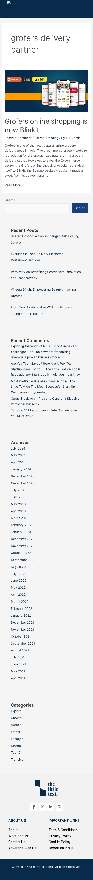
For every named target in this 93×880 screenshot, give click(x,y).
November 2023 (23, 483)
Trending (52, 138)
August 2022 (20, 567)
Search (10, 200)
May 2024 (18, 455)
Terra (15, 410)
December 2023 (23, 476)
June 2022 (18, 580)
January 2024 (21, 469)
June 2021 (18, 664)
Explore (16, 711)
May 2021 (18, 671)
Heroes (16, 725)
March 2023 (20, 518)
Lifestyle (17, 739)
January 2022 (21, 615)
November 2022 (22, 546)
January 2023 (21, 532)
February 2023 (21, 525)
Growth (16, 718)
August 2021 (20, 650)
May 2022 (18, 587)
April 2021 (18, 678)
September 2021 (23, 643)
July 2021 (18, 657)
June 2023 (18, 497)
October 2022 (21, 553)
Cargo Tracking (22, 398)
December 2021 (22, 622)
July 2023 (18, 490)
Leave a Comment (18, 138)
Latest (39, 138)
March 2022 (19, 601)
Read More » (14, 185)
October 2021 (20, 636)
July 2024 (18, 448)
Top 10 (16, 752)
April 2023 (18, 511)
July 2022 (18, 574)
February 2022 (21, 608)
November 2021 (22, 629)
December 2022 (22, 539)
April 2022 (18, 594)
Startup (16, 746)
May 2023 (18, 504)
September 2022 (23, 560)
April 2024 (18, 462)
